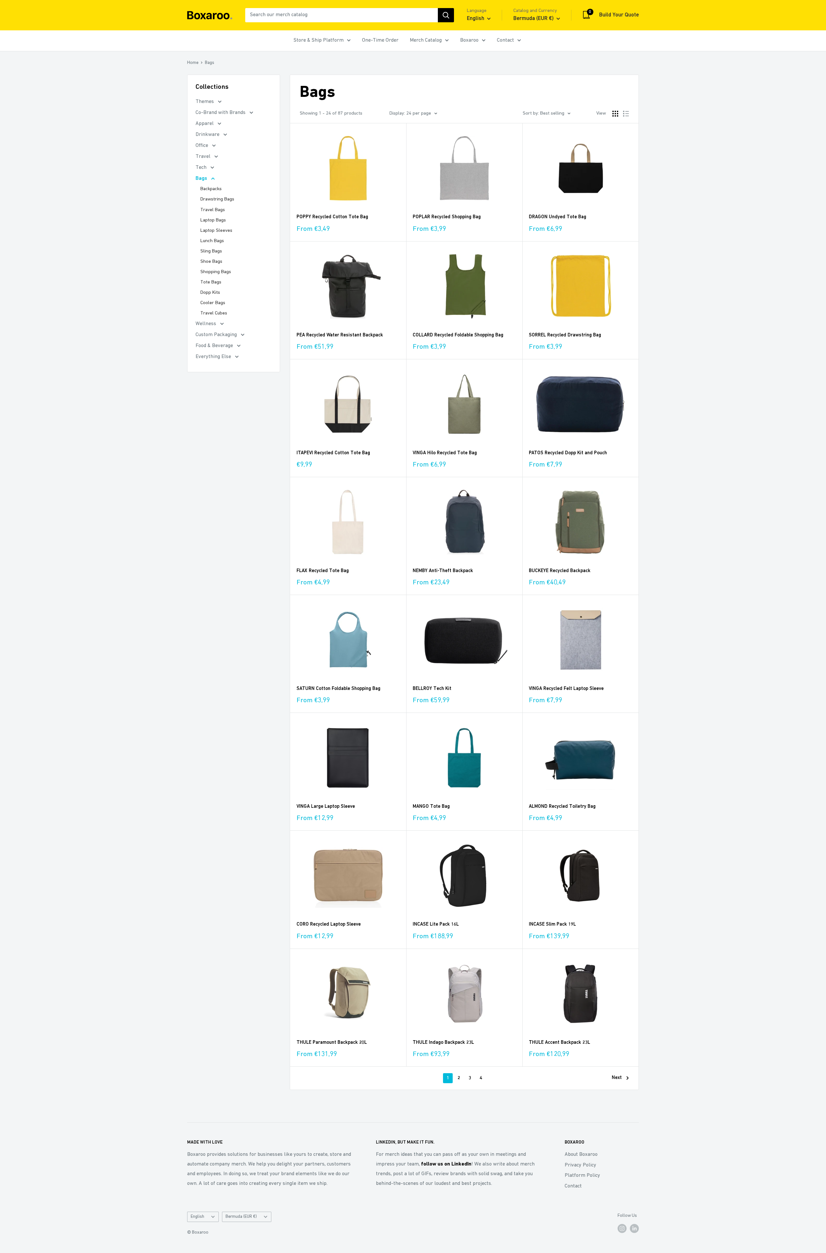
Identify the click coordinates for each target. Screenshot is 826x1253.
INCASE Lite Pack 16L (436, 924)
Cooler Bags (212, 303)
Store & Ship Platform (319, 40)
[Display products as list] (626, 114)
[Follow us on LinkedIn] (634, 1228)
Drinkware (208, 134)
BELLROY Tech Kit (432, 688)
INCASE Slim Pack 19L (552, 924)
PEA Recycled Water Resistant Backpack (340, 335)
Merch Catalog (426, 40)
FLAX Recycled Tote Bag (323, 571)
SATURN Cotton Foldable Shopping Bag (338, 688)
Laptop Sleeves (216, 230)
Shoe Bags (211, 261)
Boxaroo (469, 40)
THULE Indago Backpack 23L (443, 1042)
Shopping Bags (215, 272)
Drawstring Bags (217, 199)
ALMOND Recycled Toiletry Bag (562, 806)
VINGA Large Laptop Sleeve (326, 806)
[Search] (446, 15)
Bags (209, 62)
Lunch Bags (212, 241)
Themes (205, 101)
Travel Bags (212, 210)
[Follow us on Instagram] (622, 1228)
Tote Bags (210, 282)
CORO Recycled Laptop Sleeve (329, 924)
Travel (204, 156)
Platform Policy (582, 1175)
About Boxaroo (581, 1154)
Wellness (206, 323)
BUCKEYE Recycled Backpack (559, 571)
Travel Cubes (213, 313)
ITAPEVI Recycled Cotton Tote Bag (333, 453)
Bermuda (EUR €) (241, 1217)
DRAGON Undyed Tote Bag (557, 217)
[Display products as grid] (615, 114)
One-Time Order (380, 40)
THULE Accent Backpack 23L (559, 1042)
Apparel (205, 123)
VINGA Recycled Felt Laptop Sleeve (566, 688)
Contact (505, 40)
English (197, 1217)
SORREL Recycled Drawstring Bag (565, 335)
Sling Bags (211, 251)
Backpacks (211, 189)
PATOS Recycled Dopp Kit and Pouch (568, 453)
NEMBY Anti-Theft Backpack (443, 571)
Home (192, 62)
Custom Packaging (217, 334)
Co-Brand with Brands (221, 112)
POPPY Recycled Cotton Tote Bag (332, 217)
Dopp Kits (210, 292)
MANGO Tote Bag (431, 806)
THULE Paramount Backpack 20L (332, 1042)
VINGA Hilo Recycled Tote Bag (445, 453)
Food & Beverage (215, 345)
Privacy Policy (580, 1165)
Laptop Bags (213, 220)
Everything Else (214, 356)
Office (202, 145)
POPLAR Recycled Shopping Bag (447, 217)
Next (617, 1077)
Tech (202, 167)
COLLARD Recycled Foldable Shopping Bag (458, 335)
